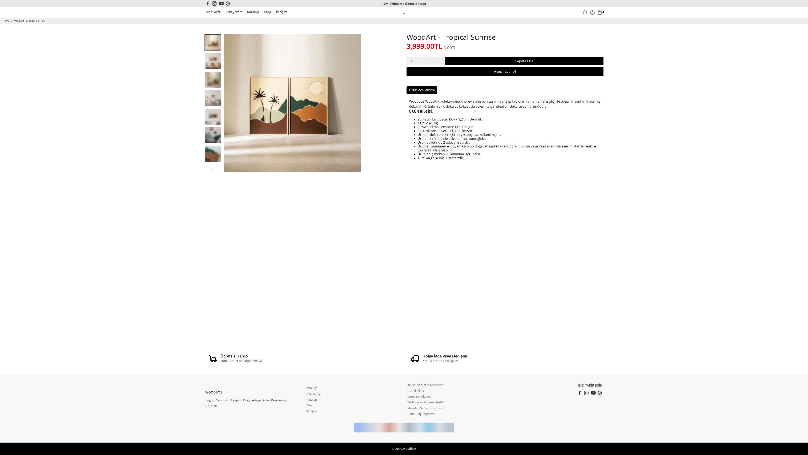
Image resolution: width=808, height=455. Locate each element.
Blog (267, 12)
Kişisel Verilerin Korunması (426, 385)
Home (6, 21)
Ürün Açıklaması (422, 90)
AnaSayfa (213, 12)
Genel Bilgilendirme (421, 414)
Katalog (253, 12)
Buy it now (505, 71)
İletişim (281, 12)
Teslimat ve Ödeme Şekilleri (427, 402)
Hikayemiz (234, 12)
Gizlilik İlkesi (416, 391)
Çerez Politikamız (419, 397)
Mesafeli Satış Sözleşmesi (425, 408)
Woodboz (409, 449)
